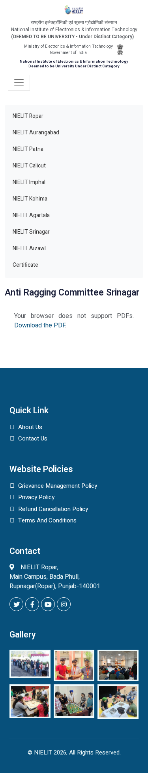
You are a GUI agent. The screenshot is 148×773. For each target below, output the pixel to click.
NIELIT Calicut (29, 166)
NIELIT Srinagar (31, 232)
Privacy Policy (36, 497)
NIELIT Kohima (30, 199)
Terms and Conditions (47, 520)
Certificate (25, 265)
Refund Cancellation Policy (53, 509)
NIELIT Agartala (31, 215)
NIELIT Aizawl (29, 248)
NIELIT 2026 (50, 752)
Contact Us (32, 438)
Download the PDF (39, 325)
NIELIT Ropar (28, 116)
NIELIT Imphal (29, 182)
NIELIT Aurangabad (36, 132)
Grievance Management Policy (57, 485)
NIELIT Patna (28, 149)
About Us (30, 427)
